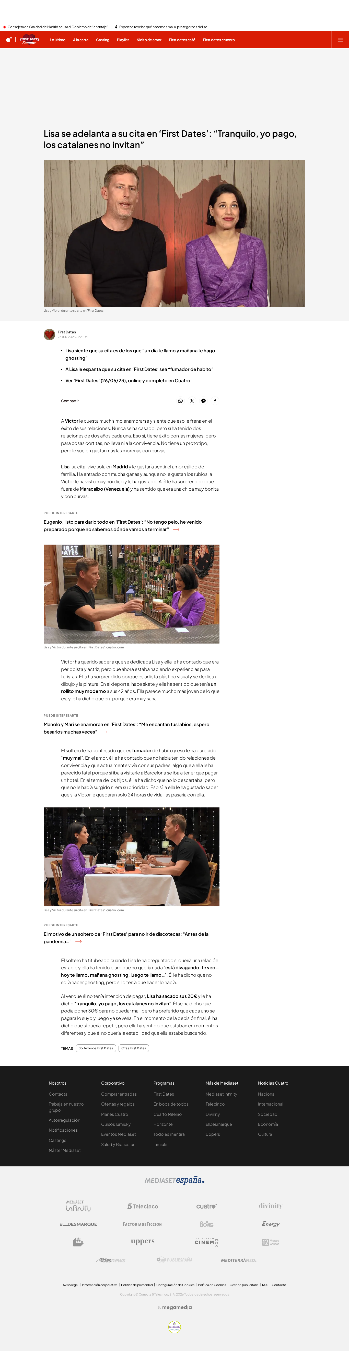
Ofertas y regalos (118, 1104)
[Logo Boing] (207, 1224)
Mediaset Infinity (221, 1094)
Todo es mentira (169, 1134)
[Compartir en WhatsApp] (180, 401)
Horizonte (163, 1124)
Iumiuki (160, 1144)
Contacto (279, 1285)
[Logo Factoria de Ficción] (142, 1224)
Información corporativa (100, 1285)
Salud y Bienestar (117, 1144)
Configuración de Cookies (175, 1285)
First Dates (67, 332)
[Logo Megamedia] (177, 1307)
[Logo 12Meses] (270, 1242)
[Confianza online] (174, 1332)
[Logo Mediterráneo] (239, 1260)
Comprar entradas (119, 1094)
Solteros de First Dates (96, 1048)
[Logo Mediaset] (174, 1183)
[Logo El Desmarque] (78, 1224)
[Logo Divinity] (271, 1206)
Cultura (265, 1134)
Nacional (266, 1094)
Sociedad (267, 1114)
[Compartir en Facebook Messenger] (203, 401)
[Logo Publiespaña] (174, 1260)
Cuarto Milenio (168, 1114)
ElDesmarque (219, 1124)
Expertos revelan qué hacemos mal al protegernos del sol (163, 27)
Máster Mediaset (65, 1150)
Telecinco (215, 1104)
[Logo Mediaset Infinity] (78, 1206)
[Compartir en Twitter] (192, 401)
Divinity (213, 1114)
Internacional (270, 1104)
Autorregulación (64, 1120)
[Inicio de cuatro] (9, 39)
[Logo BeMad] (78, 1242)
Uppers (213, 1134)
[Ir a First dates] (29, 39)
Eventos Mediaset (118, 1134)
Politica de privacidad (137, 1285)
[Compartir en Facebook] (215, 401)
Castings (57, 1140)
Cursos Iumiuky (116, 1124)
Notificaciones (63, 1130)
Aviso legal (70, 1285)
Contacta (58, 1094)
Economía (268, 1124)
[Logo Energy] (271, 1224)
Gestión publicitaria (244, 1285)
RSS (265, 1285)
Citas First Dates (133, 1048)
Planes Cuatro (114, 1114)
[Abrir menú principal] (340, 39)
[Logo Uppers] (143, 1242)
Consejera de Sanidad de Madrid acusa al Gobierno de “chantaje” (58, 27)
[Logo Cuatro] (206, 1206)
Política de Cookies (212, 1285)
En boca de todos (171, 1104)
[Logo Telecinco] (142, 1206)
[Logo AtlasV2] (110, 1260)
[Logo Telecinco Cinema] (206, 1242)
